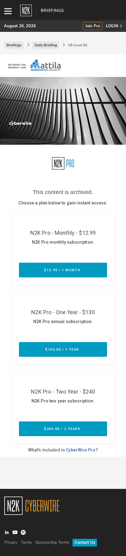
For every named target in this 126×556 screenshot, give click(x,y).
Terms (26, 542)
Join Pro (92, 26)
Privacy (10, 542)
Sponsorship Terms (52, 542)
